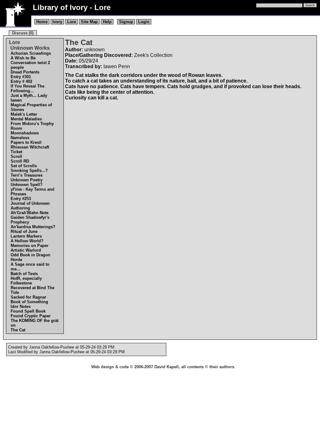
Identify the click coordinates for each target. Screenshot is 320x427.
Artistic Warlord (26, 250)
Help (107, 21)
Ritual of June (24, 231)
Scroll (16, 156)
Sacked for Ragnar (28, 297)
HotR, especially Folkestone (26, 280)
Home (42, 21)
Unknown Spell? (26, 184)
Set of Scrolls (24, 165)
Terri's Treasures (26, 175)
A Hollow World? (27, 241)
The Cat (18, 330)
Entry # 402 (21, 81)
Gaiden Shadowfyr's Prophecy (30, 219)
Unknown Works (29, 48)
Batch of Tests (24, 273)
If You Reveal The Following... (27, 88)
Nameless (20, 137)
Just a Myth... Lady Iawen (29, 98)
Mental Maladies (26, 119)
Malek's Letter (24, 114)
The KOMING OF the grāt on (34, 323)
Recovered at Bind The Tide (32, 290)
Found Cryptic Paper (31, 316)
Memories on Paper (29, 245)
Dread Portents (25, 72)
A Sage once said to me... (30, 266)
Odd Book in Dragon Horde (30, 257)
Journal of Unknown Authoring (30, 205)
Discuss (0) (22, 33)
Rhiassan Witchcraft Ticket (30, 149)
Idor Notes (21, 306)
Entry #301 (21, 76)
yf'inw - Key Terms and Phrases (32, 191)
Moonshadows (25, 133)
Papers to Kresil (26, 142)
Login (143, 21)
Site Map (89, 21)
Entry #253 (21, 198)
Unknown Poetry (26, 180)
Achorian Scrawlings (31, 53)
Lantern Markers (26, 236)
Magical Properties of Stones (31, 107)
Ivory (57, 21)
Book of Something (29, 301)
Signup (126, 21)
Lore (71, 21)
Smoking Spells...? (29, 170)
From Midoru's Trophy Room (32, 126)
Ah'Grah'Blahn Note (29, 212)
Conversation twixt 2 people (30, 65)
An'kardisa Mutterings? (33, 226)
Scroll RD (20, 161)
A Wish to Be (23, 58)
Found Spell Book (28, 311)
